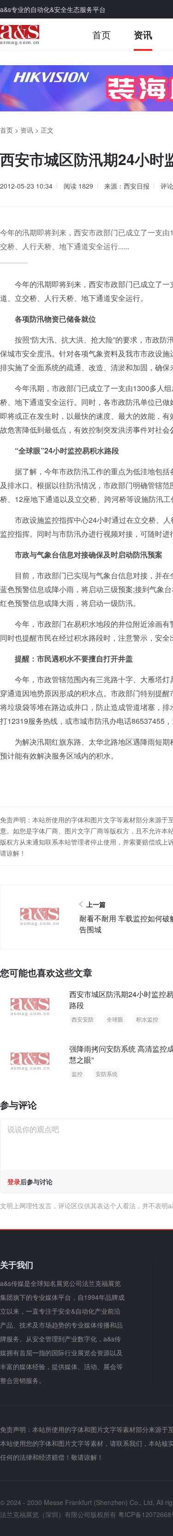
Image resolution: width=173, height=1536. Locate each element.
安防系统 (106, 1073)
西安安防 (83, 1019)
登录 (13, 1181)
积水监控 (147, 1019)
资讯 (143, 34)
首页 (101, 34)
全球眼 (115, 1019)
